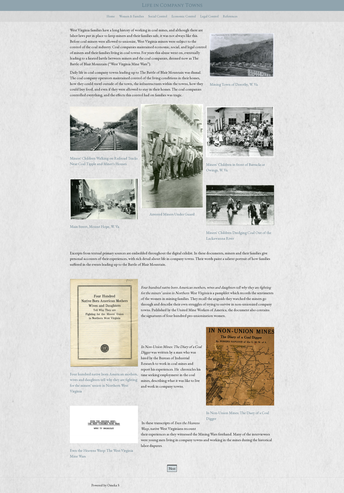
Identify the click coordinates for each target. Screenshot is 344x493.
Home (111, 16)
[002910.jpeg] (104, 200)
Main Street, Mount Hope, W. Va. (95, 226)
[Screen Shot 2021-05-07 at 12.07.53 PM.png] (104, 425)
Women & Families (131, 16)
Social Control (157, 16)
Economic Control (183, 16)
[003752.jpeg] (240, 132)
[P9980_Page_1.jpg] (104, 323)
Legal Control (209, 16)
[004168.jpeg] (172, 156)
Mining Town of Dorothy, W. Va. (234, 84)
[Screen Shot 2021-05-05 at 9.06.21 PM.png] (240, 367)
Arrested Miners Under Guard (172, 214)
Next (172, 468)
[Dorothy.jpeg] (242, 56)
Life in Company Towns (172, 5)
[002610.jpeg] (104, 129)
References (230, 16)
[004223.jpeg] (240, 206)
